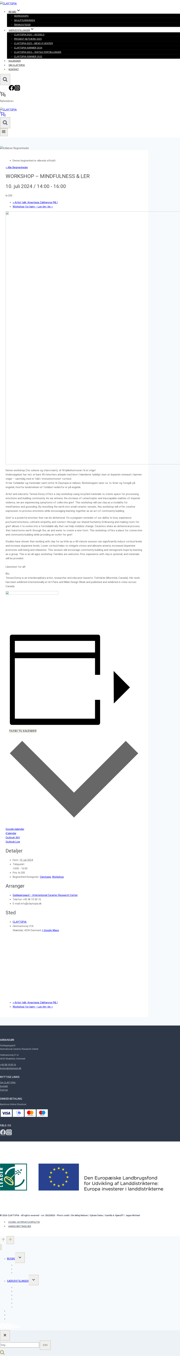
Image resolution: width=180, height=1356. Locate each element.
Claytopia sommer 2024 (28, 48)
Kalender (15, 61)
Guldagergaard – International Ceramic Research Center (45, 895)
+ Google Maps (50, 930)
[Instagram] (17, 89)
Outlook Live (13, 841)
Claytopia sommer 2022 (28, 56)
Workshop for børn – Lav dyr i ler (33, 206)
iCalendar (11, 833)
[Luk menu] (1, 1247)
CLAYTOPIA (20, 921)
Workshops (21, 16)
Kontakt (14, 69)
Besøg (11, 1258)
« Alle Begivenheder (17, 167)
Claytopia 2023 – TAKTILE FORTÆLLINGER (37, 52)
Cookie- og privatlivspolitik (24, 1222)
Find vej (4, 1090)
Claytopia (45, 876)
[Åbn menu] (4, 132)
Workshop (58, 876)
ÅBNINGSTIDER (22, 25)
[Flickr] (17, 1328)
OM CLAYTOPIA (17, 65)
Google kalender (15, 829)
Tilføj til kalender (22, 731)
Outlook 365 (13, 837)
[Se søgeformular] (5, 79)
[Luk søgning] (5, 1335)
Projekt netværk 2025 (28, 39)
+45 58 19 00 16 (8, 1064)
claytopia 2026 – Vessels (29, 34)
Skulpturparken (24, 20)
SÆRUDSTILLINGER (18, 1281)
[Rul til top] (3, 1241)
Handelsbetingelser (19, 1226)
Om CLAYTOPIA (7, 1082)
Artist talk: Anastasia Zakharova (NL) (35, 202)
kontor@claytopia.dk (10, 1068)
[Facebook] (11, 89)
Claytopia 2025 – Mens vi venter (33, 43)
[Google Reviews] (13, 1328)
